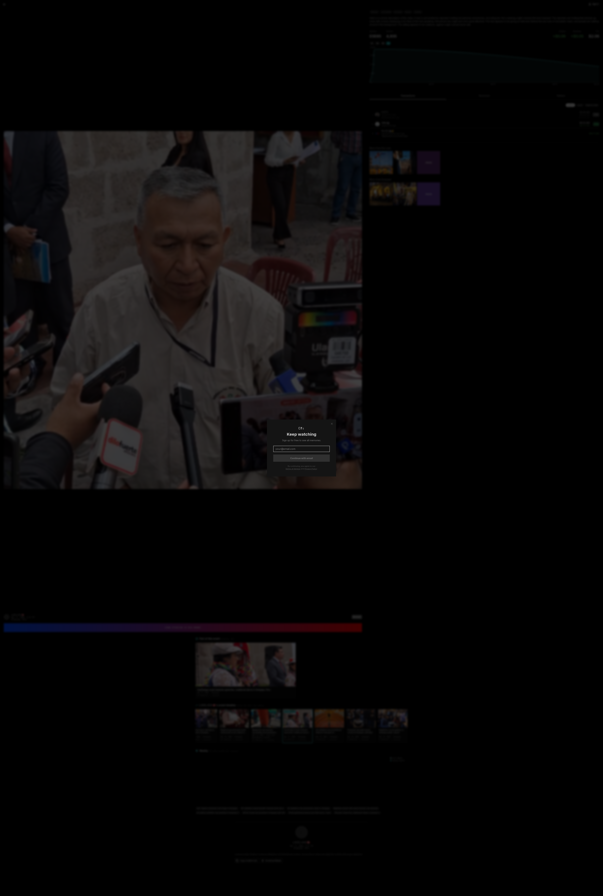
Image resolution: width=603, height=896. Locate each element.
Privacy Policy (311, 469)
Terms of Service (292, 469)
